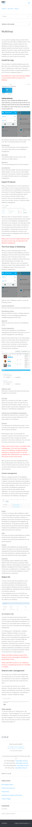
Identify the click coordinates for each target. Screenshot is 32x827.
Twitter (5, 737)
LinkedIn (7, 737)
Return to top (5, 773)
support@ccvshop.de (22, 763)
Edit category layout (7, 784)
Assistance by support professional (12, 795)
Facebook (3, 737)
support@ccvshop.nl (23, 765)
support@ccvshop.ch (21, 768)
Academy (4, 8)
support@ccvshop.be (21, 761)
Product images (6, 799)
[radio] (11, 747)
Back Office (10, 8)
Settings (16, 8)
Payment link (5, 791)
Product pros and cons (8, 788)
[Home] (4, 3)
